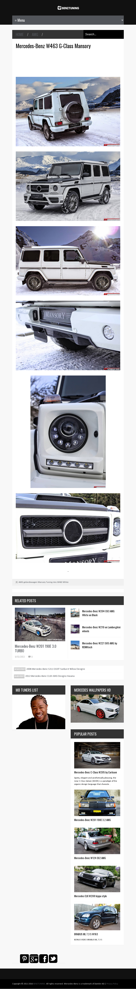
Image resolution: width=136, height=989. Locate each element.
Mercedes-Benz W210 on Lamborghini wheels (101, 629)
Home (20, 34)
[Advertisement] (69, 62)
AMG (35, 34)
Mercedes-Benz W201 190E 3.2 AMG (92, 820)
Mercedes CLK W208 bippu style (90, 896)
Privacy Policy (112, 984)
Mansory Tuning (45, 582)
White (66, 582)
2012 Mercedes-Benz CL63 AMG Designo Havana (50, 676)
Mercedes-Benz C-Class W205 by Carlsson (95, 772)
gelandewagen (30, 582)
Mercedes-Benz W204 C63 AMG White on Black (98, 613)
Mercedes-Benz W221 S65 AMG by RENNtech (99, 645)
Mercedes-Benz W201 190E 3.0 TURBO (35, 648)
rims (55, 582)
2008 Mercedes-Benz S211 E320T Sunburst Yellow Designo (55, 669)
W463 (59, 582)
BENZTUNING (39, 984)
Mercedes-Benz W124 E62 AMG (90, 858)
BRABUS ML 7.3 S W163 (86, 934)
